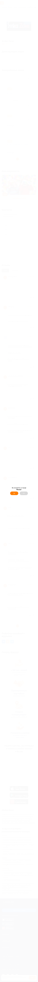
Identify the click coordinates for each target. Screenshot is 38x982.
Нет (24, 493)
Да (14, 493)
